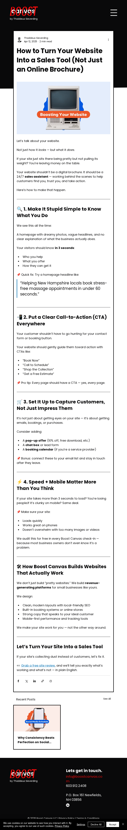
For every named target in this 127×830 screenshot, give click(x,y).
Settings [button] (81, 824)
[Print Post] (50, 681)
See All (107, 698)
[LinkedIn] (67, 805)
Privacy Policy (66, 818)
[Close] (123, 824)
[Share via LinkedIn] (34, 681)
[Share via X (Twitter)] (26, 681)
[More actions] (108, 40)
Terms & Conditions (87, 818)
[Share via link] (42, 681)
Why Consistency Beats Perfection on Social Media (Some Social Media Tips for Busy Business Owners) (36, 740)
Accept (112, 824)
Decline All (96, 824)
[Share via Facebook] (18, 681)
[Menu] (113, 13)
